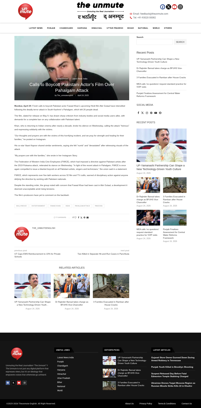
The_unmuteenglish (65, 95)
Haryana (82, 28)
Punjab (51, 28)
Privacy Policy (145, 403)
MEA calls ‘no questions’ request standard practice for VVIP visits (148, 232)
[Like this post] (75, 217)
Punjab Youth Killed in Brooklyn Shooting (172, 367)
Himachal (97, 28)
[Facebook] (162, 6)
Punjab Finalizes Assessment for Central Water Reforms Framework (174, 233)
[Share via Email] (88, 217)
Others (168, 28)
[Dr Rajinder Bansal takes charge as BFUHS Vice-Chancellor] (72, 286)
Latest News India (65, 357)
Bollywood (21, 206)
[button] (72, 315)
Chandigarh (66, 28)
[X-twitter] (168, 6)
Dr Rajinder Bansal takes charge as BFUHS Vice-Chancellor (148, 199)
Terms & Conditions (167, 403)
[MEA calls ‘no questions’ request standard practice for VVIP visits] (148, 218)
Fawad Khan (55, 206)
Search (140, 37)
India (68, 206)
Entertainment (38, 206)
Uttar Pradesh (115, 28)
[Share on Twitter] (81, 217)
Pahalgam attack (82, 206)
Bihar (130, 28)
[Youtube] (174, 6)
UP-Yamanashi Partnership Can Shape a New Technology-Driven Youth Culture (161, 167)
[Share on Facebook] (78, 217)
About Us (129, 403)
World (156, 28)
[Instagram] (180, 6)
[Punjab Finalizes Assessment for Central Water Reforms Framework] (175, 218)
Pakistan (98, 206)
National (143, 28)
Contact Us (187, 403)
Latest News (36, 28)
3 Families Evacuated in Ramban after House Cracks (161, 77)
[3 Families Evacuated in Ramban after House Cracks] (111, 286)
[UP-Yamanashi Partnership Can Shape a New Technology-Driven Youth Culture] (32, 286)
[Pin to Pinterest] (84, 217)
